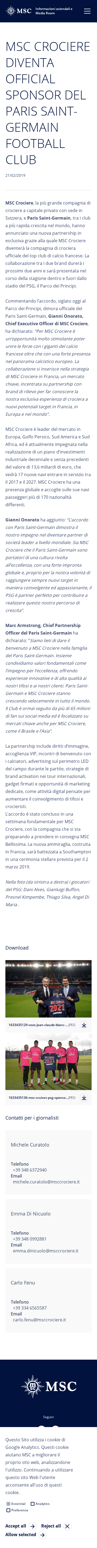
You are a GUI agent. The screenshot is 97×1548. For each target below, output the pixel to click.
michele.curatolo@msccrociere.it (46, 1182)
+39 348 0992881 (30, 1239)
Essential (18, 1503)
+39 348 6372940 (30, 1170)
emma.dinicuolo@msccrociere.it (45, 1251)
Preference (19, 1510)
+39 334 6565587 (30, 1308)
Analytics (43, 1503)
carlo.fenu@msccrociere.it (39, 1320)
